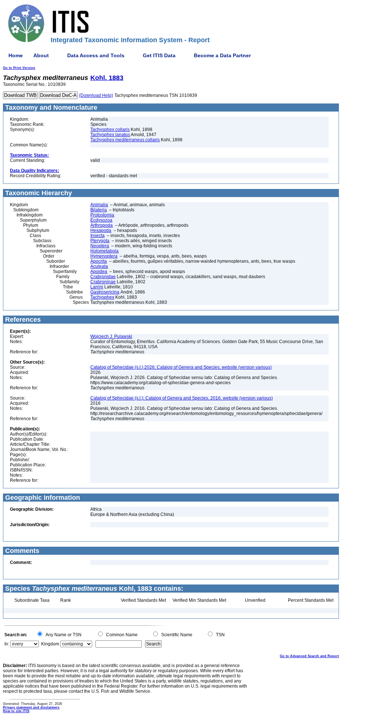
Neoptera (99, 245)
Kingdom (50, 644)
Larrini (96, 287)
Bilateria (98, 209)
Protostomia (102, 215)
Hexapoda (100, 230)
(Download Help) (96, 95)
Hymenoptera (104, 256)
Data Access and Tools (95, 55)
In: (6, 644)
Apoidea (98, 271)
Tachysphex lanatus (110, 134)
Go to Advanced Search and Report (309, 656)
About (41, 55)
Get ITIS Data (159, 55)
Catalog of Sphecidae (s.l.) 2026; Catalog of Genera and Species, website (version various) (181, 367)
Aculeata (99, 266)
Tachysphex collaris (110, 129)
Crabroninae (103, 281)
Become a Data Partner (222, 55)
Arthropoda (101, 225)
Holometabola (104, 251)
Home (15, 55)
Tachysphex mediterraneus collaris (125, 139)
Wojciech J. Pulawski (111, 336)
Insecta (97, 235)
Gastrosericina (104, 292)
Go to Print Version (19, 68)
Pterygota (99, 240)
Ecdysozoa (101, 220)
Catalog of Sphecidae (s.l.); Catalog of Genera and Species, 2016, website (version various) (181, 398)
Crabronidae (103, 276)
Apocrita (98, 261)
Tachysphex (102, 297)
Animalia (99, 204)
